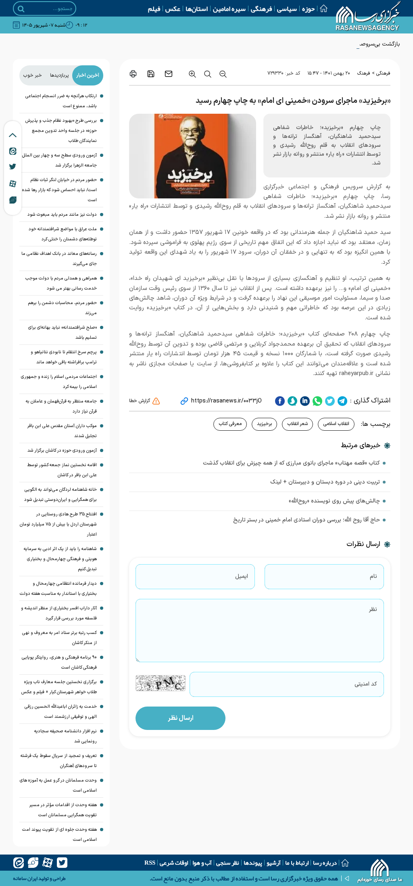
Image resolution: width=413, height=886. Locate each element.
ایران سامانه (25, 878)
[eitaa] (18, 862)
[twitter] (329, 401)
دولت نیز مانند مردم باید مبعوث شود (62, 214)
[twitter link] (13, 167)
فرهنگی (261, 8)
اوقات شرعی (174, 863)
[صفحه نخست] (321, 8)
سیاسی (287, 8)
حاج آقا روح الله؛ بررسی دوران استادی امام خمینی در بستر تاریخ (306, 520)
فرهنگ (363, 73)
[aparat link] (13, 183)
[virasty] (33, 862)
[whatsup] (316, 401)
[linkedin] (304, 401)
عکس (172, 8)
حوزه (308, 8)
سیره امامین (229, 8)
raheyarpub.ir (356, 373)
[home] (380, 872)
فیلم (154, 8)
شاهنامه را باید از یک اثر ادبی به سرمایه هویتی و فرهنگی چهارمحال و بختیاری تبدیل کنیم (60, 559)
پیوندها (253, 863)
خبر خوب (32, 75)
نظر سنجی (227, 863)
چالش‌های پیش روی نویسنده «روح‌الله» (334, 501)
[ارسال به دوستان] (169, 74)
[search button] (21, 9)
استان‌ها (197, 8)
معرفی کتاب (230, 423)
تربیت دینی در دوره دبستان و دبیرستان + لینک (325, 482)
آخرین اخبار (87, 75)
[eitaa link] (13, 151)
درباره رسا (325, 863)
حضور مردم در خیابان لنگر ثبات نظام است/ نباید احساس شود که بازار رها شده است (59, 190)
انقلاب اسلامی (336, 423)
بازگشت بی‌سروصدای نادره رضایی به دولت (351, 44)
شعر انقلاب (297, 423)
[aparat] (47, 862)
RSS (149, 863)
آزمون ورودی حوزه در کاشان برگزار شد (62, 450)
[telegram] (341, 401)
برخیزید (264, 423)
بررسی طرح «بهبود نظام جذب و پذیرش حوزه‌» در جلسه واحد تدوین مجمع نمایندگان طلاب (61, 130)
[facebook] (280, 401)
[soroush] (291, 401)
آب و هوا (202, 863)
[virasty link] (13, 199)
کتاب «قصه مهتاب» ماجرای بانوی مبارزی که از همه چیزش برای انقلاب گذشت (291, 463)
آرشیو (274, 863)
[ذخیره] (151, 74)
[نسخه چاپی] (133, 74)
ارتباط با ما (297, 863)
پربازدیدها (59, 75)
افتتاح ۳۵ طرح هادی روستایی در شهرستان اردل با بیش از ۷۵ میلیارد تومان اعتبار (58, 524)
